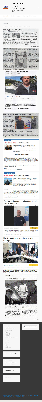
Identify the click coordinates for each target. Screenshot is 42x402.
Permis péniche (8, 335)
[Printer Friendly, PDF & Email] (36, 319)
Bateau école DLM (6, 16)
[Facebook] (38, 7)
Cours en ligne (25, 16)
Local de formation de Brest (10, 329)
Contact (4, 18)
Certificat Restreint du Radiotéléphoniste (12, 337)
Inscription (19, 16)
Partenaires (35, 16)
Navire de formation (9, 330)
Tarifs (30, 16)
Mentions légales (8, 347)
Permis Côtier (8, 333)
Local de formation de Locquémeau (11, 328)
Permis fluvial (8, 334)
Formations (13, 16)
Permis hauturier (8, 336)
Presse (7, 331)
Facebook (7, 346)
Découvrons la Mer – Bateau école (18, 6)
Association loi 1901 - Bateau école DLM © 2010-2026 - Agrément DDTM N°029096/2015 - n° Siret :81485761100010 (20, 396)
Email (13, 370)
